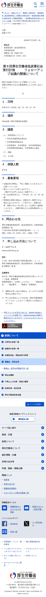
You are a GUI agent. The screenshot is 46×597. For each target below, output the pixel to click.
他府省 (6, 480)
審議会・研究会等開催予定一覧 (16, 368)
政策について (8, 441)
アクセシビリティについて (35, 550)
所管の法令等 (8, 461)
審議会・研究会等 (12, 362)
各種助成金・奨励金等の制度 (16, 355)
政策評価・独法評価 (13, 388)
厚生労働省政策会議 (13, 395)
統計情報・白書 (9, 455)
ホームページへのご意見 (13, 564)
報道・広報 (7, 434)
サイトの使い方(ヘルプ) (12, 557)
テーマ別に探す (9, 428)
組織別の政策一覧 (12, 349)
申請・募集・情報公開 (12, 468)
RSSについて (31, 556)
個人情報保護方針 (33, 542)
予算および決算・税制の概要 (16, 382)
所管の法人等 (9, 484)
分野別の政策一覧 (12, 342)
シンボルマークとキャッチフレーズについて (13, 550)
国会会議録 (9, 375)
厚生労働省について (11, 448)
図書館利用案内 (10, 488)
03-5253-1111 (23, 587)
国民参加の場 (23, 419)
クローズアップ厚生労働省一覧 (16, 493)
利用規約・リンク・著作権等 (13, 543)
